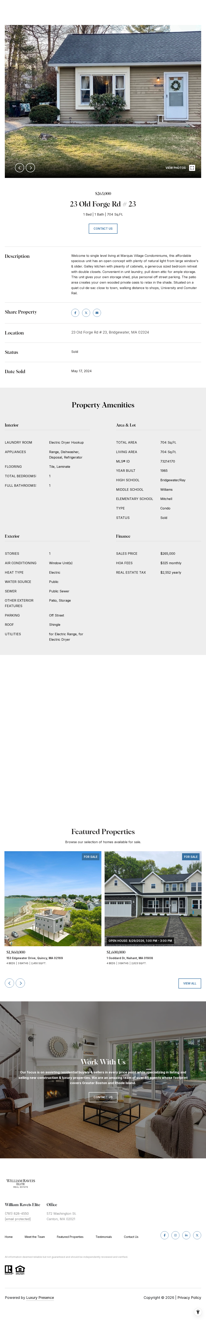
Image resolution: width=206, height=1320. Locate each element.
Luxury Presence (40, 1297)
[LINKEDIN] (186, 1235)
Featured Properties (70, 1236)
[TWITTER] (197, 1235)
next (30, 167)
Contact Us (131, 1236)
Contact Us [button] (103, 228)
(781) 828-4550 (17, 1214)
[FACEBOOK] (165, 1235)
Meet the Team (35, 1236)
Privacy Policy (189, 1297)
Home (9, 1236)
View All (189, 983)
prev (19, 167)
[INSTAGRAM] (175, 1235)
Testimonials (104, 1236)
